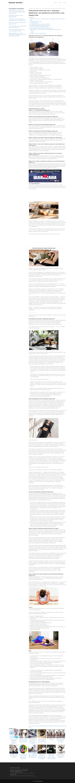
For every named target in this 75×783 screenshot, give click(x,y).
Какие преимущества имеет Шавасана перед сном (40, 25)
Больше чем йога (15, 2)
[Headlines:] (51, 737)
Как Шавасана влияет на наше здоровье (38, 33)
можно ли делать (33, 498)
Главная (55, 2)
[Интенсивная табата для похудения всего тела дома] (13, 753)
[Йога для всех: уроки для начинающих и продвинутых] (60, 753)
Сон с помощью (36, 725)
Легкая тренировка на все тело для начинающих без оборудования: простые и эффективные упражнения (17, 34)
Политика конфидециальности (16, 771)
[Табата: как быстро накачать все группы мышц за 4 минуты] (23, 737)
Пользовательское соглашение (21, 770)
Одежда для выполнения (54, 725)
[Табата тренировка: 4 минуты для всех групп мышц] (60, 737)
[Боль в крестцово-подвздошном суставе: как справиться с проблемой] (13, 737)
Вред (32, 32)
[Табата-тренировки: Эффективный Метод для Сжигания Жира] (32, 753)
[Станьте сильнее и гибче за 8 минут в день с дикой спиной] (42, 737)
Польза (32, 30)
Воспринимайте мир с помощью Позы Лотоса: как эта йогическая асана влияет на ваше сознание (17, 12)
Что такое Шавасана (34, 22)
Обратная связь (13, 774)
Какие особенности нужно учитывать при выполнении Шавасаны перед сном (45, 29)
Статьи (64, 2)
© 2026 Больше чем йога (15, 767)
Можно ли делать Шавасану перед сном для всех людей (41, 28)
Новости (60, 2)
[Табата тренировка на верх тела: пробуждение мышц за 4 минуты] (32, 737)
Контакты (12, 770)
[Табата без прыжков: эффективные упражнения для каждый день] (23, 753)
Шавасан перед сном (44, 725)
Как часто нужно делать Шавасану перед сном (39, 26)
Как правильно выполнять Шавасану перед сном (40, 24)
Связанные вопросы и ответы (36, 21)
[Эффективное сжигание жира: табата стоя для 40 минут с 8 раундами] (51, 753)
